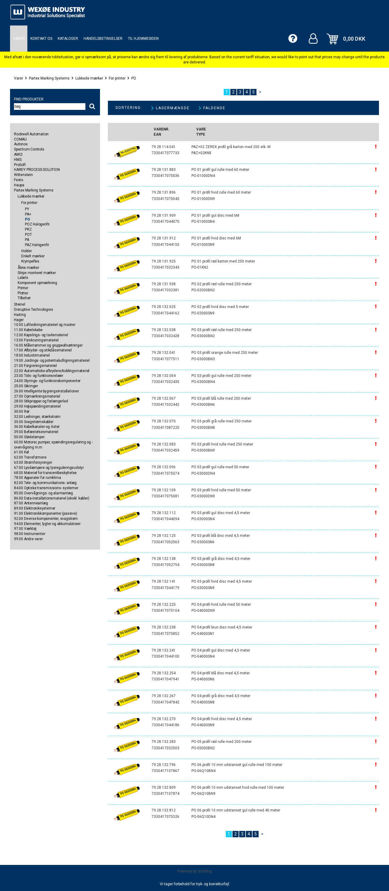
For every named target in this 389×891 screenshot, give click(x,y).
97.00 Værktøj (25, 529)
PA (27, 240)
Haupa (19, 185)
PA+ (28, 214)
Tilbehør (24, 298)
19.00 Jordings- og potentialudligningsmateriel (52, 360)
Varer (18, 78)
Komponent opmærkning (37, 283)
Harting (20, 315)
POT (28, 234)
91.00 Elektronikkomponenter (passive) (45, 513)
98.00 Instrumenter (29, 534)
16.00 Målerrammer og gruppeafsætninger (48, 345)
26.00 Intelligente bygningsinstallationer (46, 391)
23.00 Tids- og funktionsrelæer (38, 376)
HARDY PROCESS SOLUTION (37, 170)
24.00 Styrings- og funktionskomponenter (47, 381)
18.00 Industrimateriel (32, 355)
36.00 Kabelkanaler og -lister (37, 427)
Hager (19, 320)
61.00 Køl (21, 452)
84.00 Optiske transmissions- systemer (46, 488)
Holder (26, 251)
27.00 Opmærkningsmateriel (37, 396)
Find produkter (28, 99)
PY (27, 209)
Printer (23, 288)
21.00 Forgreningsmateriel (35, 366)
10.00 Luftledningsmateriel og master (44, 325)
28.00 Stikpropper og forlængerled (41, 401)
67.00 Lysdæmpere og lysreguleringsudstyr (49, 468)
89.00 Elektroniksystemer (34, 508)
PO (133, 78)
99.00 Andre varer (28, 539)
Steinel (19, 304)
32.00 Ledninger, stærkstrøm (37, 417)
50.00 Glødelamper (29, 437)
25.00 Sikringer (26, 386)
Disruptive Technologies (33, 309)
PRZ (28, 229)
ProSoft (20, 165)
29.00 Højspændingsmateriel (37, 406)
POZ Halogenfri (37, 224)
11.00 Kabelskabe (28, 330)
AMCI (18, 154)
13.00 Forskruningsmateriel (36, 340)
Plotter (23, 293)
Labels (23, 278)
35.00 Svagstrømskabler (33, 422)
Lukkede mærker (89, 78)
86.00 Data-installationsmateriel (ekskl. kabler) (51, 498)
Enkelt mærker (32, 256)
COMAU (20, 139)
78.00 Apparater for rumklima (37, 478)
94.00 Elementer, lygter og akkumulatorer (47, 524)
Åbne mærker (28, 268)
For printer (117, 78)
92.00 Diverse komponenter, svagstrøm (46, 519)
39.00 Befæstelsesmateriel (36, 432)
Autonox (21, 144)
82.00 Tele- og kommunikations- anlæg (45, 483)
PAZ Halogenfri (37, 245)
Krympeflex (30, 261)
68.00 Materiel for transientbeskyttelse (45, 473)
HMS (17, 160)
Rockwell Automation (31, 134)
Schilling (205, 871)
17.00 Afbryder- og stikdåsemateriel (43, 350)
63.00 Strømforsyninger (33, 462)
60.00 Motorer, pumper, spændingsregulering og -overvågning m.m (53, 444)
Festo (18, 180)
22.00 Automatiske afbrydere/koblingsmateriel (51, 371)
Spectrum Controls (29, 149)
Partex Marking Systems (49, 78)
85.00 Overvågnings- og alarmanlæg (43, 493)
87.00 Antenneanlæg (31, 503)
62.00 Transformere (30, 457)
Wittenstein (23, 175)
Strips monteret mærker (37, 273)
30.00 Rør (21, 411)
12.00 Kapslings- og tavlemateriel (41, 335)
